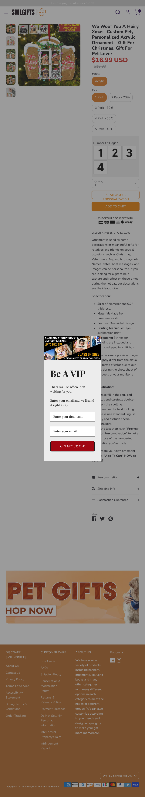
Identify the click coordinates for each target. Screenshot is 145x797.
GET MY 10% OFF (72, 446)
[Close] (96, 340)
